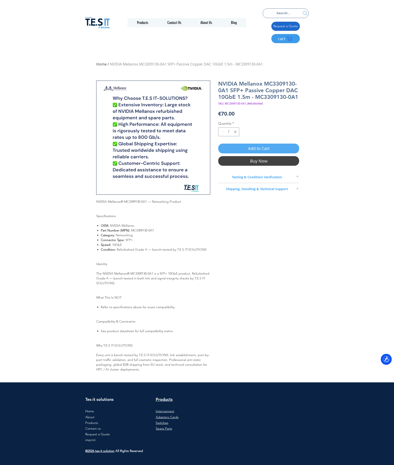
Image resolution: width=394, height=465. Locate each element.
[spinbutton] (229, 132)
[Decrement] (222, 132)
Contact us (93, 428)
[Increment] (236, 132)
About (89, 417)
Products (91, 423)
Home (101, 64)
